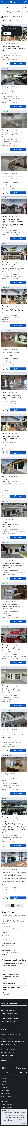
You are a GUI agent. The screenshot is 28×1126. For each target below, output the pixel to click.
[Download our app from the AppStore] (7, 1068)
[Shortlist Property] (24, 29)
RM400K (18, 920)
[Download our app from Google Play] (21, 1068)
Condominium (16, 921)
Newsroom (4, 1081)
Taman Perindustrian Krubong (9, 928)
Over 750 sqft (5, 952)
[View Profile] (14, 25)
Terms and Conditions (7, 1096)
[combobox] (13, 7)
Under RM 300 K (14, 938)
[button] (2, 16)
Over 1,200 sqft (13, 952)
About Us (3, 1078)
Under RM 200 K (5, 938)
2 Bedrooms (11, 945)
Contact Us (4, 1087)
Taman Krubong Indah (7, 930)
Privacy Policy (5, 1090)
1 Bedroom (4, 945)
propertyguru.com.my (7, 1104)
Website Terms (5, 1093)
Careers (3, 1084)
